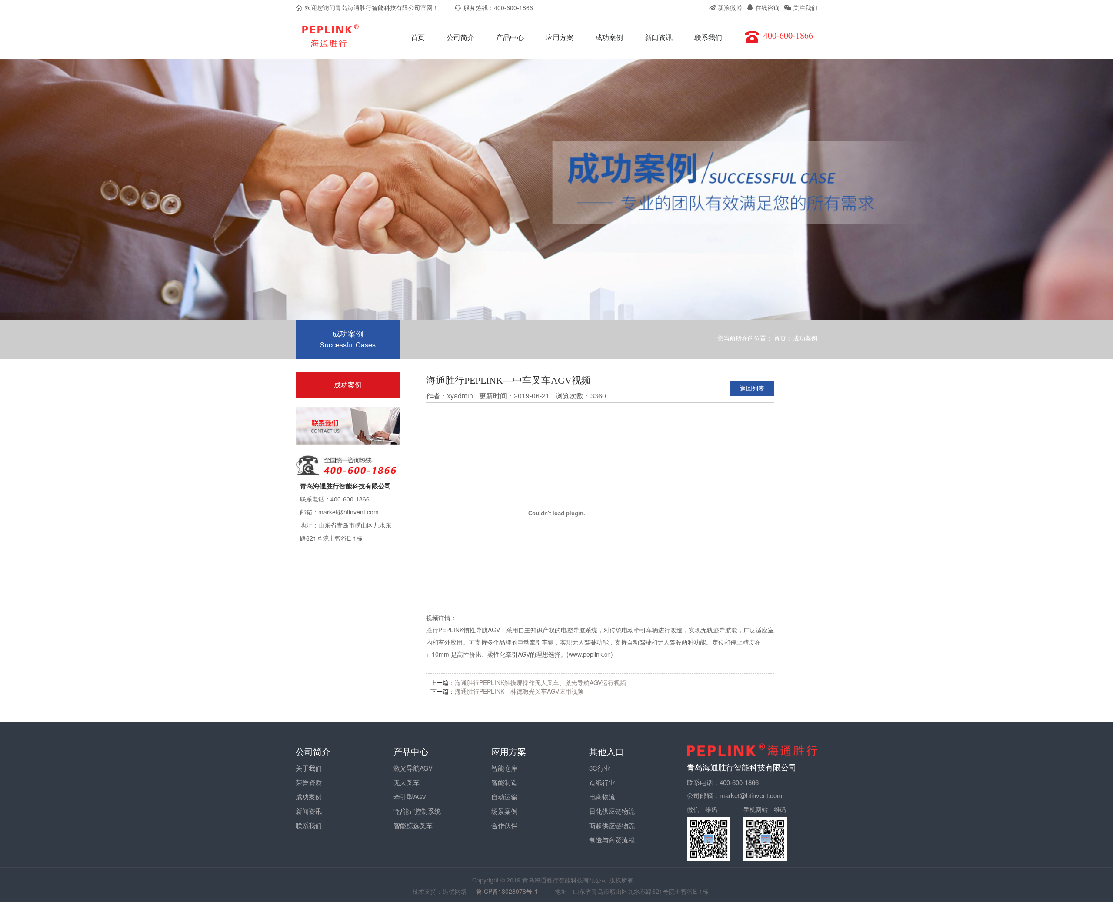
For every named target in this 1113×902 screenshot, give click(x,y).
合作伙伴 (504, 825)
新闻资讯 (659, 37)
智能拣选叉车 (413, 825)
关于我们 (309, 767)
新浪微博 (729, 7)
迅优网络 (455, 891)
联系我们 (708, 37)
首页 (418, 37)
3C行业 (599, 767)
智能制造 (504, 782)
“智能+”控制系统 (417, 810)
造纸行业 (602, 782)
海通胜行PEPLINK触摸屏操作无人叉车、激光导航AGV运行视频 (540, 682)
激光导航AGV (413, 767)
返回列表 (752, 388)
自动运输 (504, 796)
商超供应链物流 (612, 825)
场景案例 (504, 810)
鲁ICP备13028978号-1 (511, 891)
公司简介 (460, 37)
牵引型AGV (409, 796)
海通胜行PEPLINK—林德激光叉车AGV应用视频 (519, 691)
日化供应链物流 (612, 810)
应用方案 (559, 37)
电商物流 (602, 796)
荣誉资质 (309, 782)
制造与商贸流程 (612, 839)
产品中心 (510, 37)
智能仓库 (504, 767)
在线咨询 (766, 7)
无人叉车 (406, 782)
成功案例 (609, 37)
